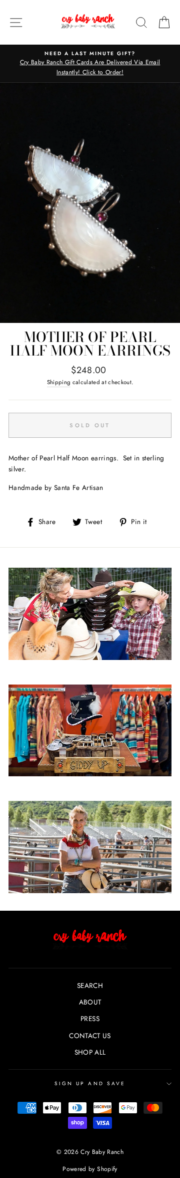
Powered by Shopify (89, 1168)
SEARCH (90, 985)
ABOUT (90, 1002)
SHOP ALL (90, 1052)
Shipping (59, 382)
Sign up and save (90, 1083)
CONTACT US (89, 1036)
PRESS (90, 1019)
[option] (90, 63)
